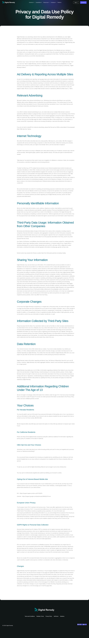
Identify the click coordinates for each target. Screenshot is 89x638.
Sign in (76, 2)
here (65, 467)
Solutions (62, 616)
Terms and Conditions (30, 616)
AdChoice (56, 616)
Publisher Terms (40, 616)
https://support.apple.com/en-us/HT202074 (31, 493)
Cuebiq (64, 253)
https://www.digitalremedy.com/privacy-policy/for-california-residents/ (40, 436)
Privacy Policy (49, 616)
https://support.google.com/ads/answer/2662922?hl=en (36, 496)
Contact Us (83, 2)
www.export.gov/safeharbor (24, 512)
